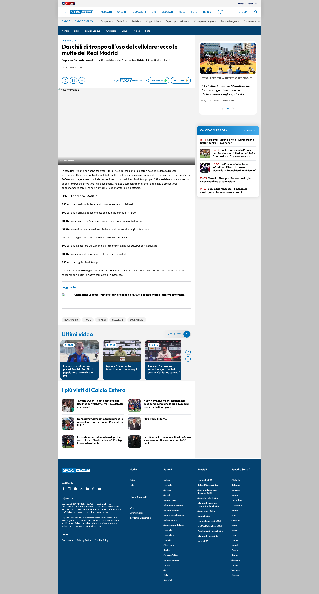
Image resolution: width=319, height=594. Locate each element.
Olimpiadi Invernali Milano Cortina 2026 (208, 504)
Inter (233, 514)
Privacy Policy (84, 540)
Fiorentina (236, 499)
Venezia (235, 574)
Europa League (171, 509)
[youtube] (99, 488)
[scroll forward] (188, 359)
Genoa (234, 509)
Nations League (171, 559)
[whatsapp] (75, 488)
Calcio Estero (170, 519)
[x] (81, 488)
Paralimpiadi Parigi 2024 (210, 530)
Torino (234, 564)
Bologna (235, 484)
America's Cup (170, 554)
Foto (131, 484)
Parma (234, 549)
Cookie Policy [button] (101, 540)
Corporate (67, 540)
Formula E (168, 534)
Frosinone (236, 504)
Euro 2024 (202, 540)
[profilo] (255, 12)
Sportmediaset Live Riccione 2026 (207, 491)
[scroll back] (188, 352)
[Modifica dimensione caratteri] (81, 80)
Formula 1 (168, 529)
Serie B (167, 494)
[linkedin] (87, 488)
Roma (234, 554)
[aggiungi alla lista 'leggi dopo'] (73, 80)
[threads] (93, 488)
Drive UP (167, 579)
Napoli (234, 544)
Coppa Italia (169, 499)
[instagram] (69, 488)
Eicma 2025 (203, 515)
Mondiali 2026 (204, 479)
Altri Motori (169, 544)
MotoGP (167, 539)
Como (234, 494)
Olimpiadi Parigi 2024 (208, 535)
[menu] (64, 12)
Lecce (234, 529)
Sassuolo (235, 559)
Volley (166, 574)
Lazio (234, 524)
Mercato (167, 484)
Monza (234, 539)
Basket (166, 549)
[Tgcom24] (68, 3)
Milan (234, 534)
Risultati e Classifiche (140, 517)
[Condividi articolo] (65, 80)
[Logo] (82, 12)
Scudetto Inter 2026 (207, 497)
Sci (164, 569)
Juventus (235, 519)
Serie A (167, 489)
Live (131, 507)
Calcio (166, 479)
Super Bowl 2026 (206, 510)
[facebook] (63, 488)
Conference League (173, 514)
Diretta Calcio (136, 512)
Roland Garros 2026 (208, 484)
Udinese (235, 569)
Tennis (166, 564)
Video (132, 479)
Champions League (173, 504)
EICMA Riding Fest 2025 (209, 525)
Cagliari (235, 489)
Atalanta (235, 479)
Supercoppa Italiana (173, 524)
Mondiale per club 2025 (209, 520)
